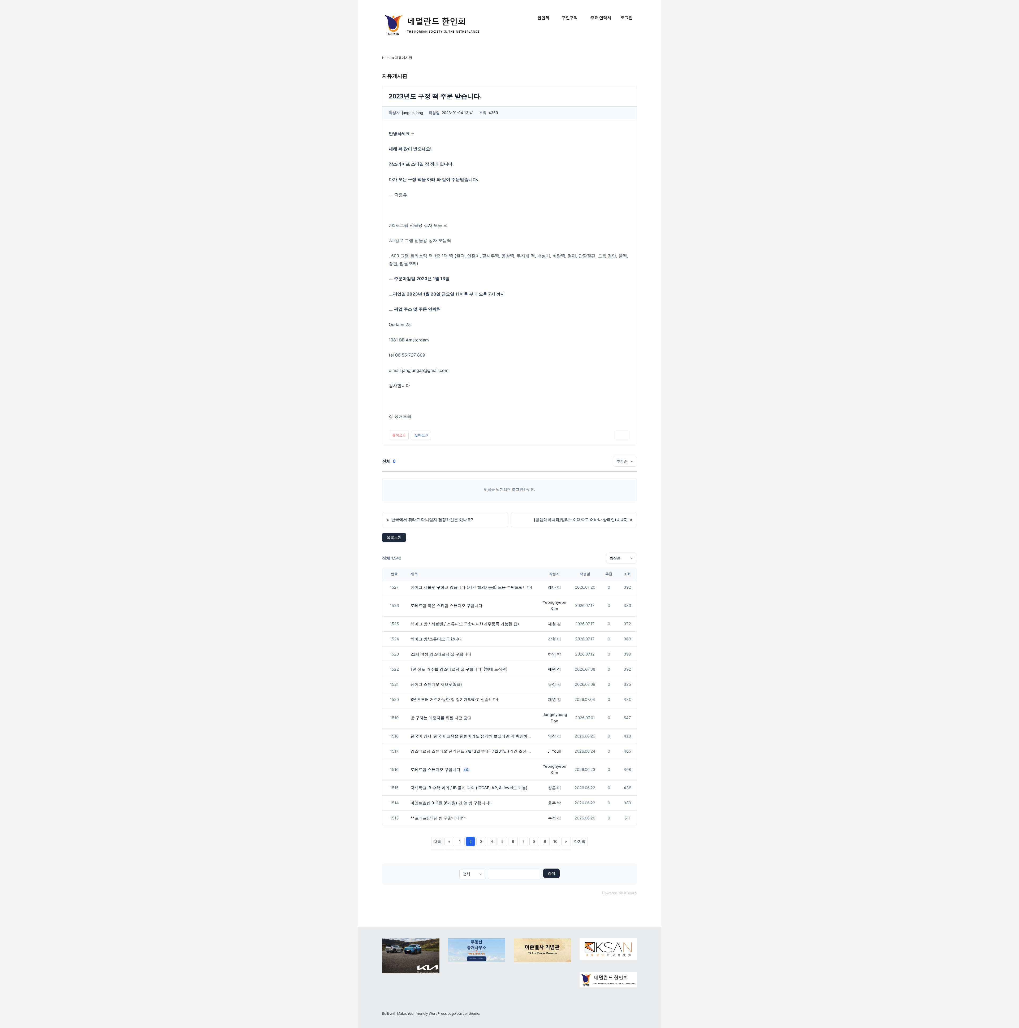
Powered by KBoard (619, 893)
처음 (437, 841)
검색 (551, 873)
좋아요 (398, 435)
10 (555, 841)
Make (401, 1013)
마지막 (579, 841)
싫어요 (421, 435)
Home (387, 57)
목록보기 (394, 537)
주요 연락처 (600, 17)
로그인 (627, 17)
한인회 (543, 17)
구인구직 (570, 17)
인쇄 (622, 435)
